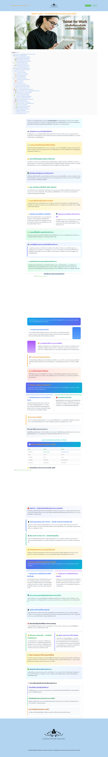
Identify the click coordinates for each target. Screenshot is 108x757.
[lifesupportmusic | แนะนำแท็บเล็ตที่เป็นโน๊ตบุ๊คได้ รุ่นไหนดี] (54, 5)
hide (17, 52)
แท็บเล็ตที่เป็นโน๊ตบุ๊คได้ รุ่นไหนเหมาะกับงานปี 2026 (19, 5)
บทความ (28, 5)
